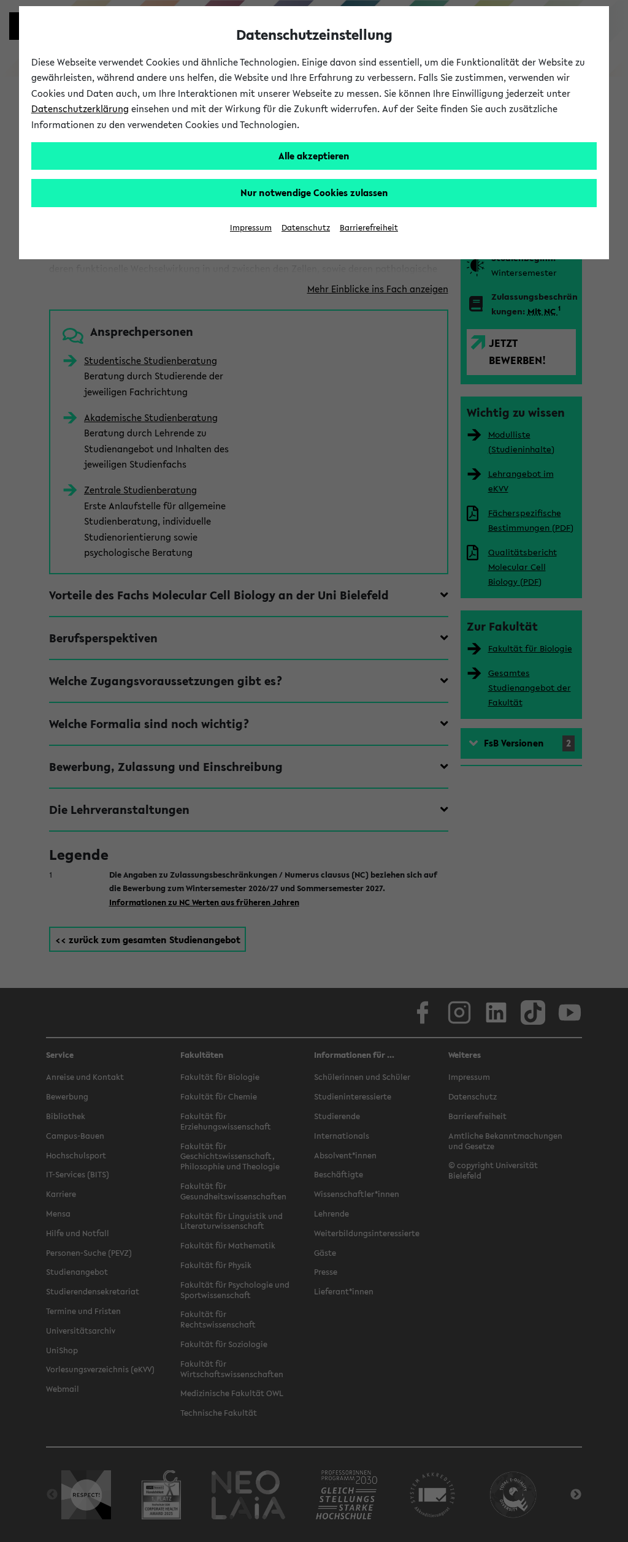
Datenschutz (305, 228)
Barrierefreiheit (369, 228)
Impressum (251, 228)
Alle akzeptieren (314, 155)
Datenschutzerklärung (80, 108)
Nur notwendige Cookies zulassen (314, 192)
